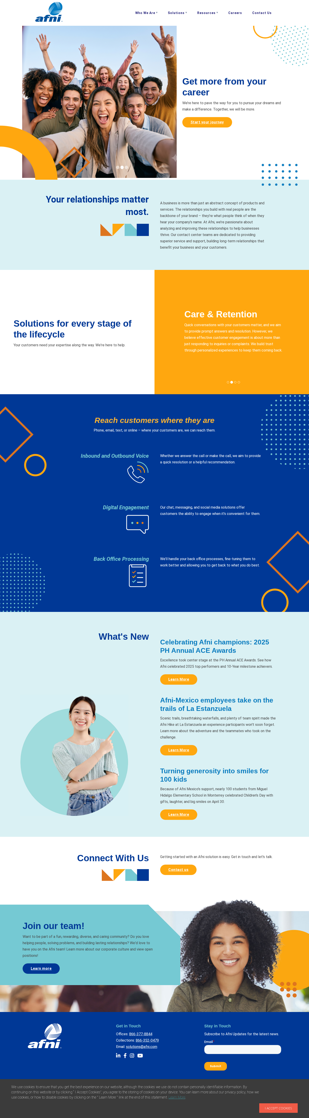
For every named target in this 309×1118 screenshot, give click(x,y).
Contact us (178, 870)
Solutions (176, 13)
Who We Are (145, 13)
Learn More (178, 679)
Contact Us (262, 13)
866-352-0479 (147, 1040)
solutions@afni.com (141, 1047)
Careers (235, 13)
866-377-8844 (140, 1034)
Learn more (41, 968)
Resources (206, 13)
